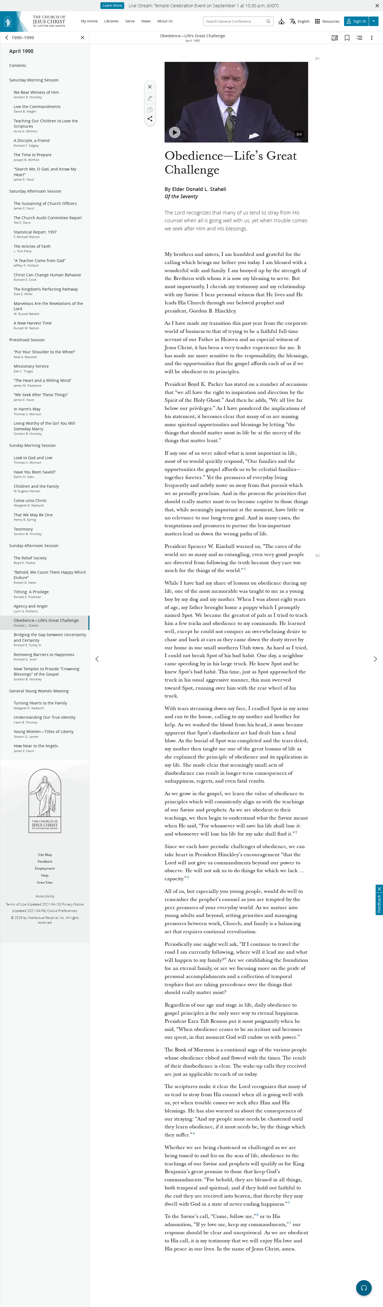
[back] (7, 37)
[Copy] (150, 109)
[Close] (150, 86)
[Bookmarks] (347, 38)
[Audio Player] (364, 1288)
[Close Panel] (82, 37)
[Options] (371, 38)
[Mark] (150, 98)
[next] (375, 659)
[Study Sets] (334, 38)
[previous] (97, 659)
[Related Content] (359, 38)
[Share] (150, 118)
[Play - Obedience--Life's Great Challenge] (174, 132)
